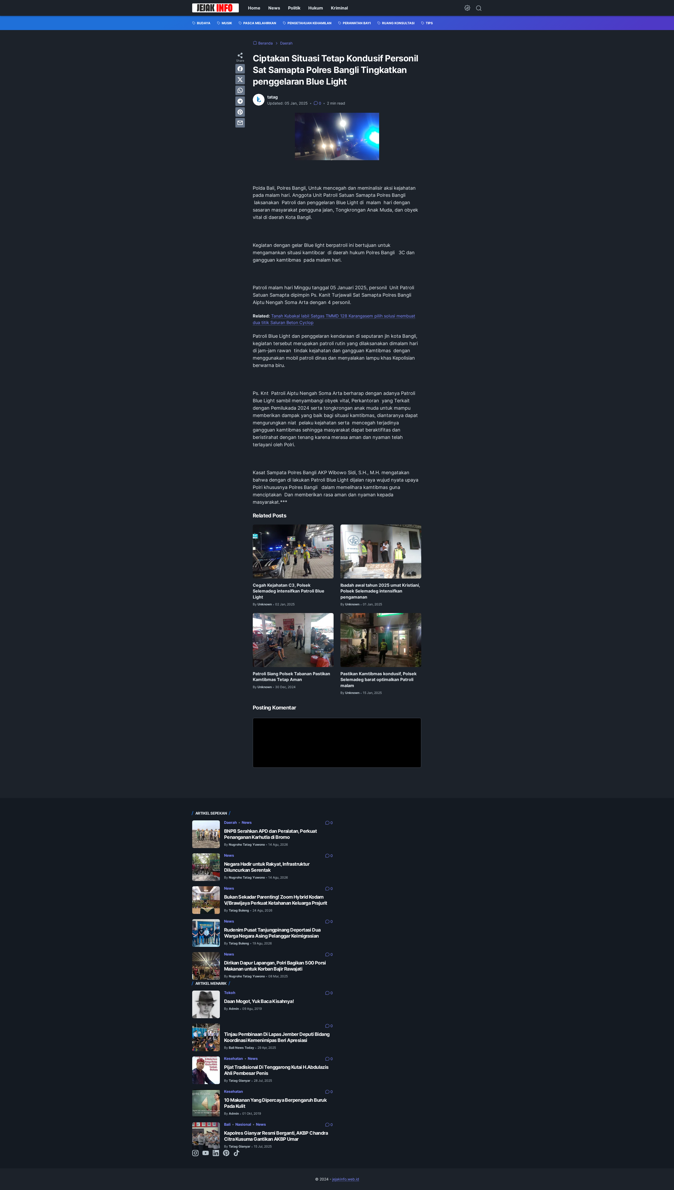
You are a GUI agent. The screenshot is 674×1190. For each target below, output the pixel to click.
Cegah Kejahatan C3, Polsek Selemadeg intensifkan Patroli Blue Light (288, 591)
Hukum (315, 8)
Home (254, 8)
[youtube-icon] (205, 1153)
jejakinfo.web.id (345, 1179)
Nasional (243, 1124)
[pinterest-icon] (226, 1153)
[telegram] (240, 101)
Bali (227, 1124)
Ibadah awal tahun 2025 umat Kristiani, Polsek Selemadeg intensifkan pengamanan (380, 591)
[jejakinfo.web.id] (215, 7)
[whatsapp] (240, 90)
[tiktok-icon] (236, 1153)
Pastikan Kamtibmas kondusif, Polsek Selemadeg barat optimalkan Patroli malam (378, 679)
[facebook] (240, 69)
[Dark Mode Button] (467, 8)
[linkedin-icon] (216, 1153)
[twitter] (240, 79)
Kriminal (339, 8)
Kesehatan (233, 1058)
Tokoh (229, 992)
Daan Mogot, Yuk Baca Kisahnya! (259, 1001)
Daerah (230, 822)
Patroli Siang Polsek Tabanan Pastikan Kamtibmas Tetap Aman (291, 676)
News (274, 8)
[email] (240, 123)
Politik (294, 8)
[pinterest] (240, 112)
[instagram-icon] (195, 1153)
